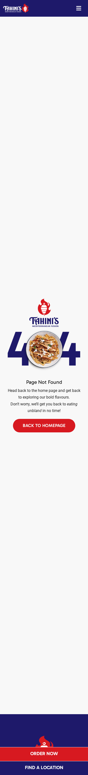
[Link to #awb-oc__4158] (78, 8)
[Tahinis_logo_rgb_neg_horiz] (16, 5)
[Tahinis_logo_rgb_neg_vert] (44, 737)
